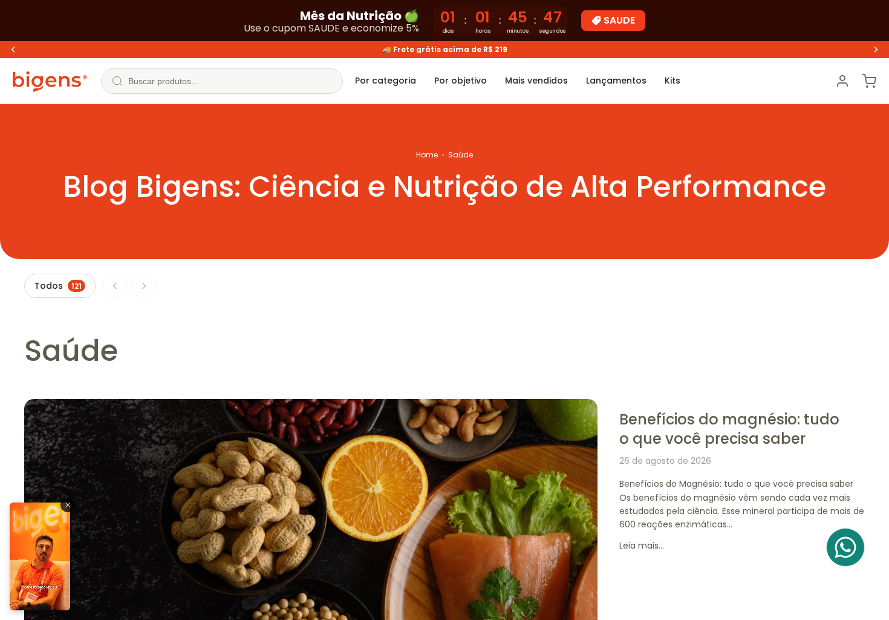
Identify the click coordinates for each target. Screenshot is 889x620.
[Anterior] (115, 286)
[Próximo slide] (875, 49)
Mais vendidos (536, 80)
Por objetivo (460, 80)
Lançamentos (616, 80)
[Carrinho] (869, 81)
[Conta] (842, 81)
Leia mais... (641, 545)
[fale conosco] (845, 547)
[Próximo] (144, 286)
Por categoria (385, 80)
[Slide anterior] (13, 49)
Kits (672, 80)
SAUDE (619, 20)
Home (427, 155)
